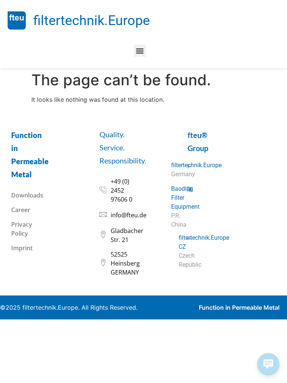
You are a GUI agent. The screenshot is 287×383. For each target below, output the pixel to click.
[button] (140, 51)
